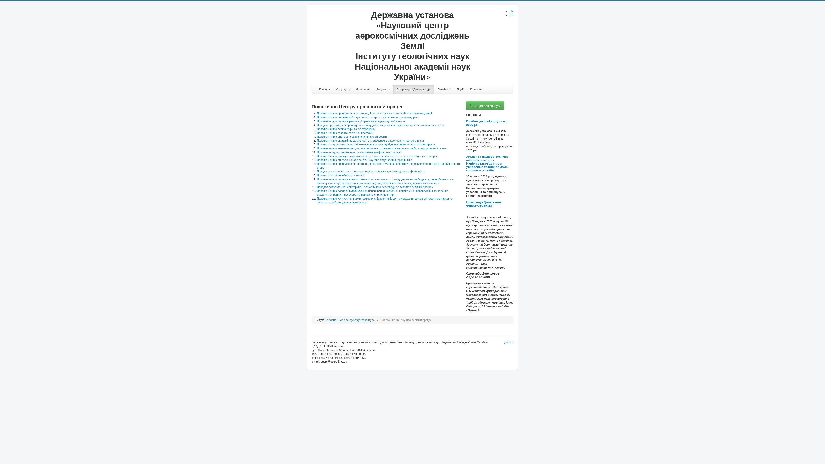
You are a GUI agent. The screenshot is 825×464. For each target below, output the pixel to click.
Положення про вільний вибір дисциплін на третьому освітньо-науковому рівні (368, 117)
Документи (383, 89)
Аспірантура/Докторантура (414, 89)
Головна (324, 89)
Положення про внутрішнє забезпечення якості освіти (352, 136)
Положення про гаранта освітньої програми (345, 133)
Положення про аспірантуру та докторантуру (346, 129)
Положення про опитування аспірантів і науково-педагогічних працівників (364, 160)
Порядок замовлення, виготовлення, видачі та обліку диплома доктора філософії (370, 171)
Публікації (444, 89)
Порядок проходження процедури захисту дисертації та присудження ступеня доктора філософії (380, 125)
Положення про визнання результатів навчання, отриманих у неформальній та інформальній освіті (381, 148)
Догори (508, 342)
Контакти (476, 89)
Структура (343, 89)
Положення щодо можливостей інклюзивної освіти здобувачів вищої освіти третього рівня (376, 144)
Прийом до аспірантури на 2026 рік (486, 123)
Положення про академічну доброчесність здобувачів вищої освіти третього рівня (370, 140)
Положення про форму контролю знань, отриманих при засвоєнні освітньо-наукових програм (377, 156)
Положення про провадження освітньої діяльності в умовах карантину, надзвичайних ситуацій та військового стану (388, 165)
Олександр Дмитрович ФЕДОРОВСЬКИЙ (483, 204)
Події (460, 89)
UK (511, 11)
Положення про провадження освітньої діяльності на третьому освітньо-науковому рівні (374, 113)
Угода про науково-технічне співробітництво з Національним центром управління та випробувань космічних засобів (487, 163)
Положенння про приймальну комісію (341, 175)
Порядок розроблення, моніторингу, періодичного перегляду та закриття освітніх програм (375, 187)
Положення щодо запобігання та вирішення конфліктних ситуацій (359, 152)
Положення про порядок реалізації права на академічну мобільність (361, 121)
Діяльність (363, 89)
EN (511, 15)
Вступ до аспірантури (485, 105)
